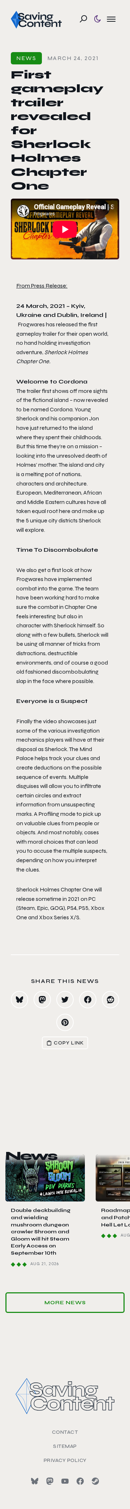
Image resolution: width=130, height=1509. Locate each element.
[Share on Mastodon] (42, 999)
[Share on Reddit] (110, 999)
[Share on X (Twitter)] (65, 999)
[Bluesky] (34, 1481)
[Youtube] (65, 1481)
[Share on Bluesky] (19, 999)
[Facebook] (80, 1481)
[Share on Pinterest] (65, 1022)
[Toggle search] (83, 18)
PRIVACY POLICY (65, 1460)
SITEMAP (65, 1446)
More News (65, 1303)
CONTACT (65, 1432)
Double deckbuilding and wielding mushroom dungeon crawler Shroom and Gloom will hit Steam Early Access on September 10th (40, 1231)
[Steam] (95, 1481)
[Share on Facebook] (87, 999)
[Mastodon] (50, 1481)
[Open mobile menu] (111, 19)
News (26, 58)
